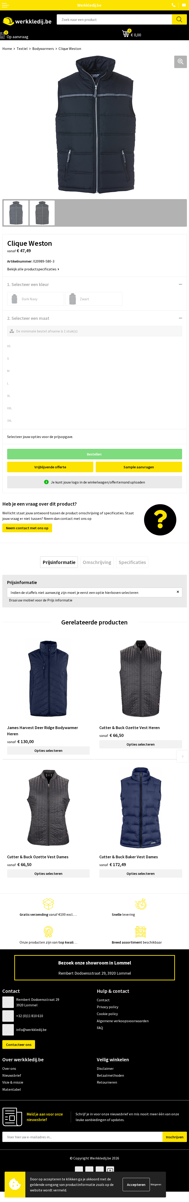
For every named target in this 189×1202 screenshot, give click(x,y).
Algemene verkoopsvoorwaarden (123, 1021)
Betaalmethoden (110, 1075)
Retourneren (107, 1082)
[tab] (59, 562)
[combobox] (114, 19)
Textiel (22, 48)
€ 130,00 (20, 741)
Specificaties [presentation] (132, 562)
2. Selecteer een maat (28, 318)
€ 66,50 (111, 735)
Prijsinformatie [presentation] (59, 562)
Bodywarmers (43, 48)
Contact (103, 1000)
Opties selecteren (48, 750)
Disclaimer (105, 1068)
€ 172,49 (112, 864)
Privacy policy (107, 1007)
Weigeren (156, 1184)
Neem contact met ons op (27, 528)
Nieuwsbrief (11, 1075)
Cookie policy (107, 1013)
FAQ (100, 1027)
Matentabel (11, 1089)
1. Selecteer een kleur (28, 284)
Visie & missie (12, 1082)
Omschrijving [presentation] (97, 562)
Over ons (9, 1068)
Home (7, 48)
